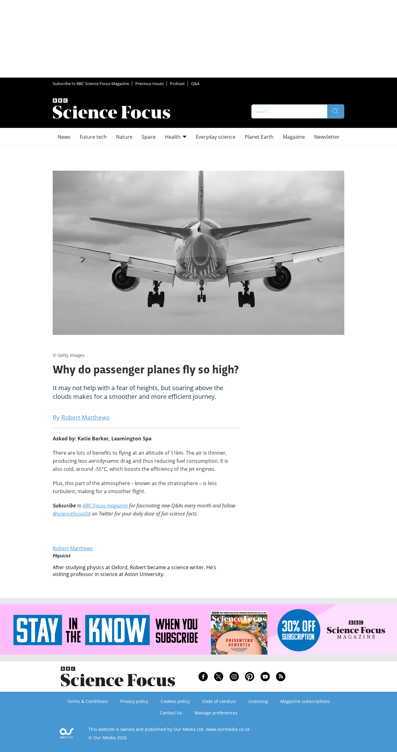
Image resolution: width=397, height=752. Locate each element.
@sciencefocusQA (72, 513)
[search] (335, 111)
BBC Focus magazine (105, 505)
